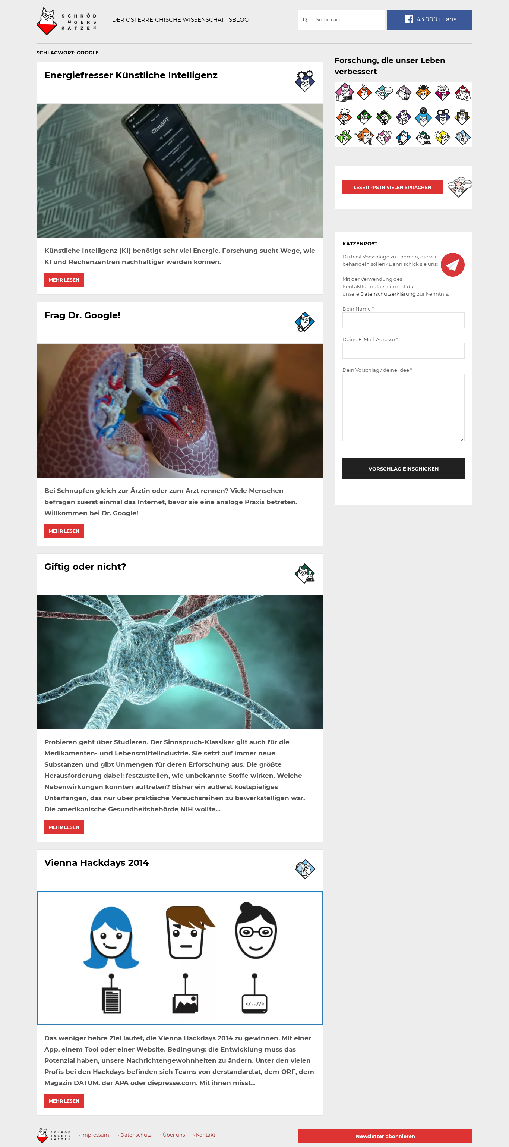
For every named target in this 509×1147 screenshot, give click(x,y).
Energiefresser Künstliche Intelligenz (131, 75)
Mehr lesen (64, 280)
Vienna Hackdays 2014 (96, 862)
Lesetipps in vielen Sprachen (392, 187)
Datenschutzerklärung (388, 294)
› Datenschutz (135, 1135)
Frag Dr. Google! (82, 315)
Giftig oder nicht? (85, 566)
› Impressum (94, 1135)
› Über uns (172, 1135)
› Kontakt (204, 1135)
